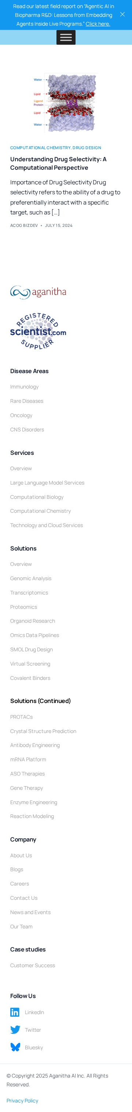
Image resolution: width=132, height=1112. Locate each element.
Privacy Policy (22, 1100)
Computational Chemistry (40, 148)
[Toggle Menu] (66, 37)
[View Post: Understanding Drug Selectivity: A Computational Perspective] (66, 102)
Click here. (98, 23)
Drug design (87, 148)
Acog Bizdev (24, 225)
